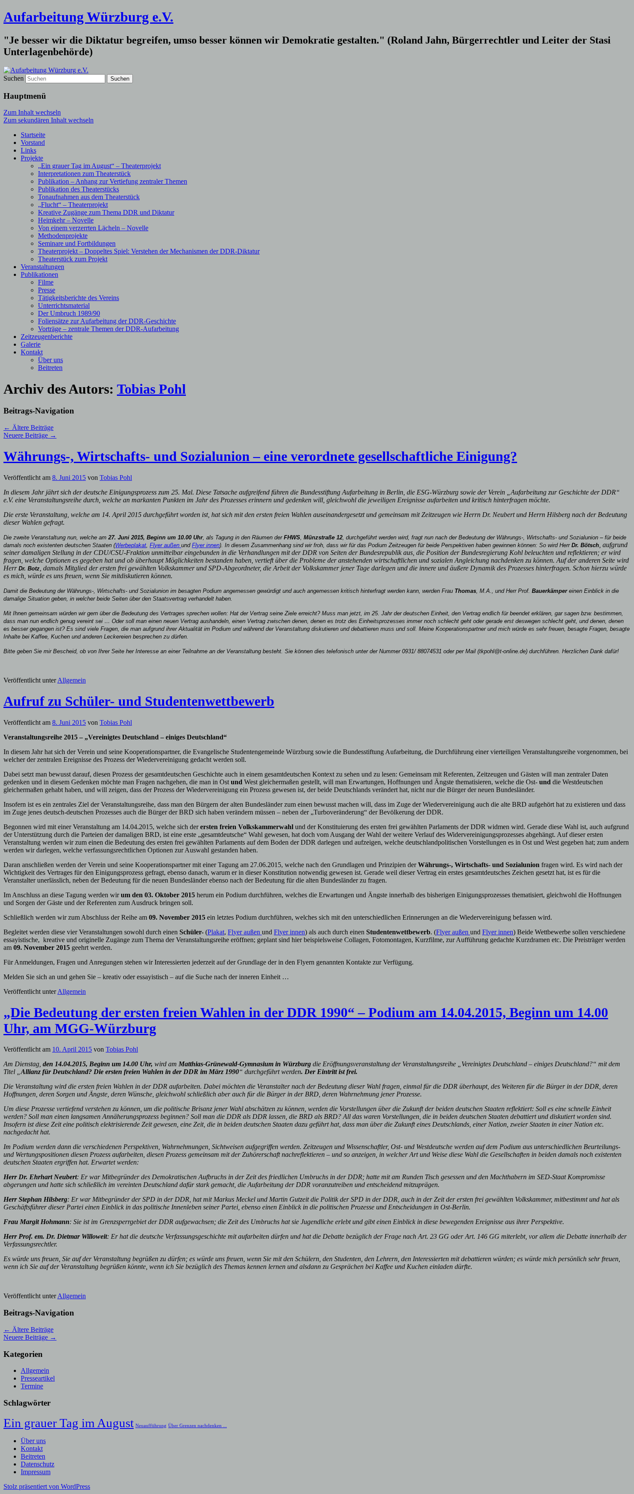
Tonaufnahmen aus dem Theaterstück (89, 196)
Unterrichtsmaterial (64, 305)
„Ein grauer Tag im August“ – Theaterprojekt (99, 165)
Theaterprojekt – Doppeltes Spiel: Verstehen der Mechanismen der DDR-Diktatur (149, 251)
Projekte (32, 158)
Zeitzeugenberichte (46, 336)
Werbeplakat (130, 545)
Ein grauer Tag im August (68, 1423)
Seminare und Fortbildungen (77, 243)
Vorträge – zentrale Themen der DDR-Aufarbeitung (108, 328)
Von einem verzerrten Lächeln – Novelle (93, 228)
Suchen (13, 78)
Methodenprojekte (63, 235)
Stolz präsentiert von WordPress (46, 1486)
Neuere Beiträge (29, 435)
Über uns (50, 359)
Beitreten (50, 367)
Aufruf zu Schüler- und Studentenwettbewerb (138, 701)
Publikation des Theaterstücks (78, 189)
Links (28, 150)
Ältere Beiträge (28, 427)
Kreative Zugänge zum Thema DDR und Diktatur (106, 212)
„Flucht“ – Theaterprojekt (73, 204)
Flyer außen (165, 545)
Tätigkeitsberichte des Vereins (78, 297)
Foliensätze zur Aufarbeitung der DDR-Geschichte (107, 321)
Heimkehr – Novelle (66, 220)
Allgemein (71, 680)
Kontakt (32, 352)
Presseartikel (38, 1378)
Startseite (33, 134)
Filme (45, 282)
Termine (32, 1386)
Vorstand (33, 142)
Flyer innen (206, 545)
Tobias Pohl (151, 389)
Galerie (31, 344)
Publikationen (39, 274)
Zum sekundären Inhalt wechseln (48, 120)
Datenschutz (37, 1464)
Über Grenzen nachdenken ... (197, 1425)
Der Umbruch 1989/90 (69, 313)
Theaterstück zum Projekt (72, 259)
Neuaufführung (150, 1425)
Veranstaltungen (42, 266)
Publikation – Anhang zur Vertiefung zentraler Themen (112, 181)
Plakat (215, 932)
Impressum (35, 1471)
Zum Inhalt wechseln (32, 112)
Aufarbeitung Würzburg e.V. (88, 17)
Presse (46, 290)
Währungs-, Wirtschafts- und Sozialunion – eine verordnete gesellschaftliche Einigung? (260, 456)
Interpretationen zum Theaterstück (84, 173)
